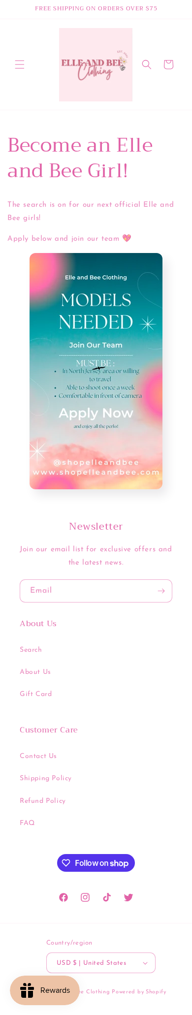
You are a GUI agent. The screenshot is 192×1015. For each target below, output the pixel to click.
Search (31, 650)
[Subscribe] (161, 591)
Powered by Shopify (139, 992)
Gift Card (36, 694)
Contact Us (38, 756)
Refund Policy (43, 801)
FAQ (27, 823)
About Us (35, 672)
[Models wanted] (96, 371)
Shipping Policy (46, 778)
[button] (20, 64)
